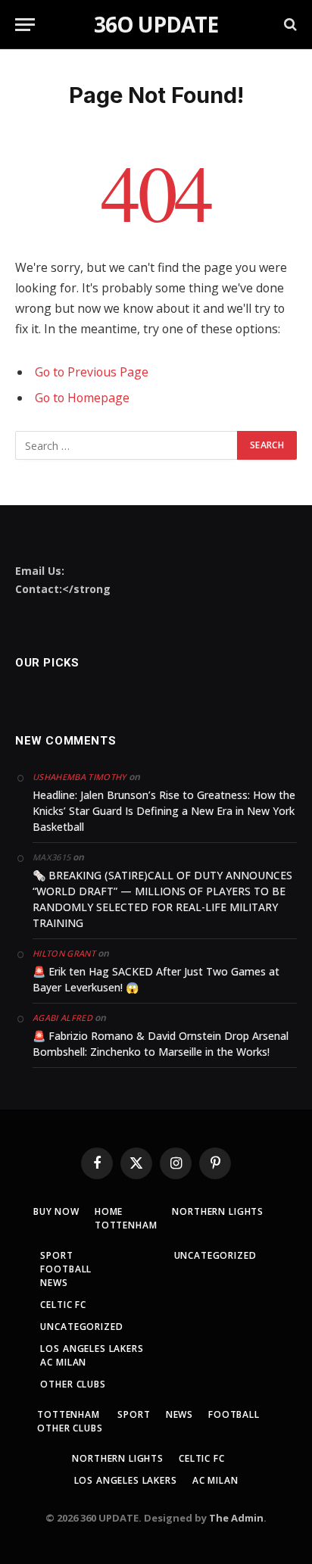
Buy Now (56, 1211)
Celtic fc (63, 1304)
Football (66, 1269)
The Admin (236, 1518)
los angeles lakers (91, 1348)
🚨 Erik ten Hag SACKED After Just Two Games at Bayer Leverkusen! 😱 (156, 979)
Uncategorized (81, 1326)
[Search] (289, 25)
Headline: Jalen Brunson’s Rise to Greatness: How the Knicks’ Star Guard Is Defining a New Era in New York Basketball (164, 811)
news (53, 1282)
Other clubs (72, 1384)
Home (109, 1211)
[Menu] (25, 25)
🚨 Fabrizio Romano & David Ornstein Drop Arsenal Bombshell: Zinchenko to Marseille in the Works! (161, 1044)
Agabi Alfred (62, 1017)
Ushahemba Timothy (79, 776)
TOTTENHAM (126, 1225)
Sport (56, 1255)
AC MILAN (63, 1362)
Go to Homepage (82, 397)
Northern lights (218, 1211)
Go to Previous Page (91, 372)
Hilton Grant (64, 953)
